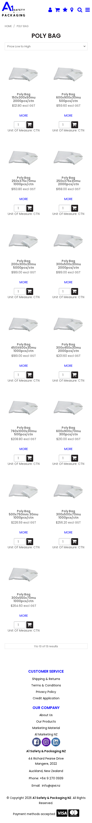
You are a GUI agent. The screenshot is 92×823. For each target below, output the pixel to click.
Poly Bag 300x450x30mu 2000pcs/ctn (68, 347)
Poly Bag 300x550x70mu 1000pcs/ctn (23, 597)
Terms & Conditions (46, 685)
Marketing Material (46, 728)
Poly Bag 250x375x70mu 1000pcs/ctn (24, 181)
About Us (46, 715)
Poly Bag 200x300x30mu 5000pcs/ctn (23, 264)
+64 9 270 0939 (51, 778)
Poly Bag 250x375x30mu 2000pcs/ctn (68, 181)
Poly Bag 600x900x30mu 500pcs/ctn (68, 97)
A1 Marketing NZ (46, 734)
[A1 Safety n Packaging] (13, 10)
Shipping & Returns (46, 679)
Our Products (46, 721)
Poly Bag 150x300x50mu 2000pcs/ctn (24, 97)
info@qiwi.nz (51, 785)
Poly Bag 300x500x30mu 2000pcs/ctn (68, 264)
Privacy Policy (46, 692)
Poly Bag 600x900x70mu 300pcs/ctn (68, 430)
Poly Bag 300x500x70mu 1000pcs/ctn (68, 514)
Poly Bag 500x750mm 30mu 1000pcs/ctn (23, 514)
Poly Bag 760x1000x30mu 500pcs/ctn (24, 430)
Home (8, 26)
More (23, 115)
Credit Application (46, 698)
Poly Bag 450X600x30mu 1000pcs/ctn (23, 347)
